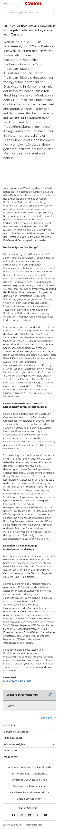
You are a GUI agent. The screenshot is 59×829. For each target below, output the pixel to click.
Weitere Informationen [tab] (29, 694)
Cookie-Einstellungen (29, 798)
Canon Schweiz (28, 808)
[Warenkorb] (5, 4)
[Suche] (13, 4)
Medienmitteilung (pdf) (17, 680)
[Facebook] (13, 815)
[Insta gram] (21, 815)
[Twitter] (37, 815)
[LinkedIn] (29, 815)
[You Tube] (45, 815)
